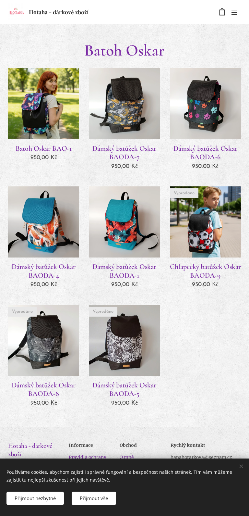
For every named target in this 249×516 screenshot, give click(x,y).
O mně (127, 457)
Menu (234, 12)
